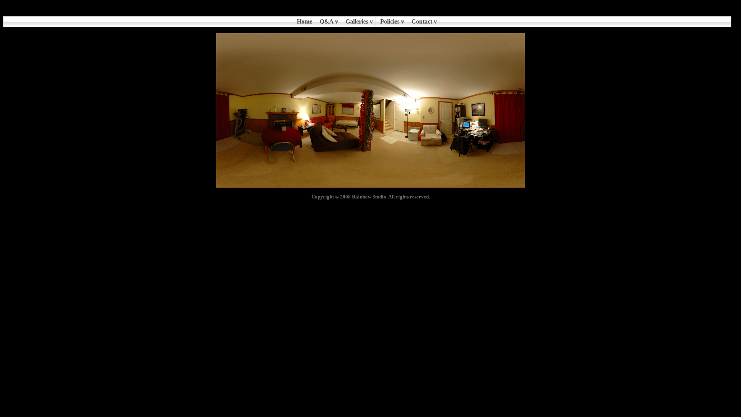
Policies (389, 21)
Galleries (356, 21)
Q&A (326, 21)
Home (304, 21)
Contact (421, 21)
